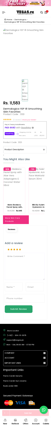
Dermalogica (20, 19)
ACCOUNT (9, 357)
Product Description (14, 149)
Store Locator (13, 330)
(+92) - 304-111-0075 (16, 335)
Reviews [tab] (11, 229)
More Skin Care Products (12, 220)
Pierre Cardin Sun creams (14, 381)
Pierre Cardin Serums (12, 376)
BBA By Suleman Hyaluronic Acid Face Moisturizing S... (39, 206)
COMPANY (9, 353)
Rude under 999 (10, 386)
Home (9, 19)
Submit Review (18, 309)
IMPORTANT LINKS (13, 363)
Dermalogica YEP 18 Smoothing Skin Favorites (24, 22)
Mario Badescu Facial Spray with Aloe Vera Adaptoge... (14, 206)
